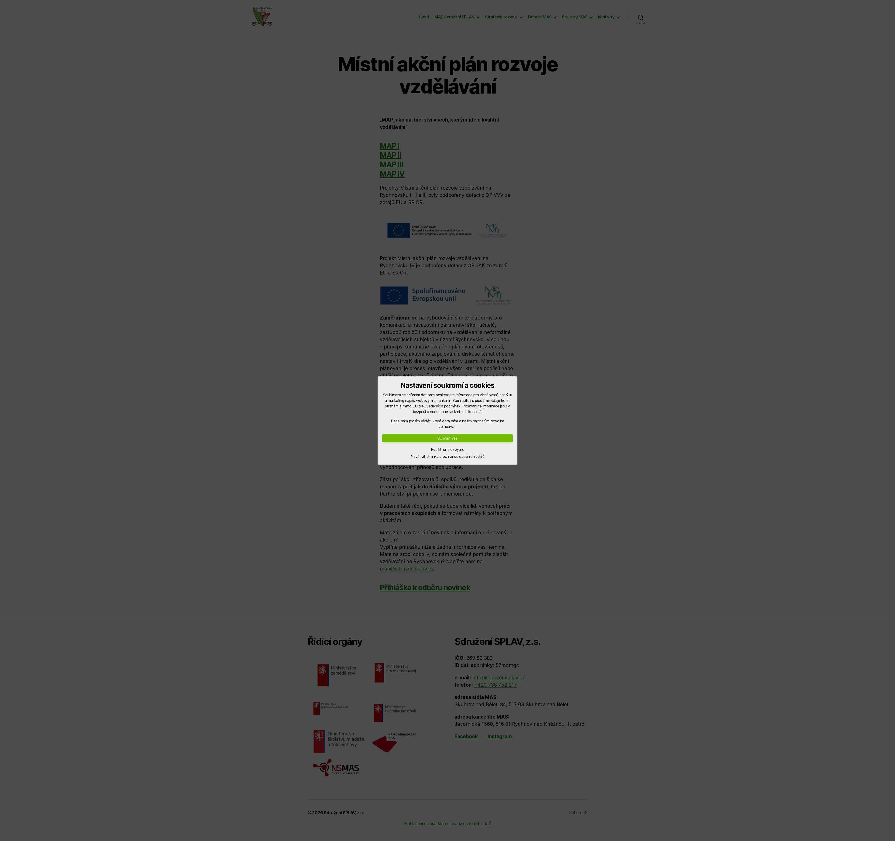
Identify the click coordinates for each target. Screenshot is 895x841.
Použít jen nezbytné (447, 449)
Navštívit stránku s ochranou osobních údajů (447, 456)
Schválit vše (447, 438)
